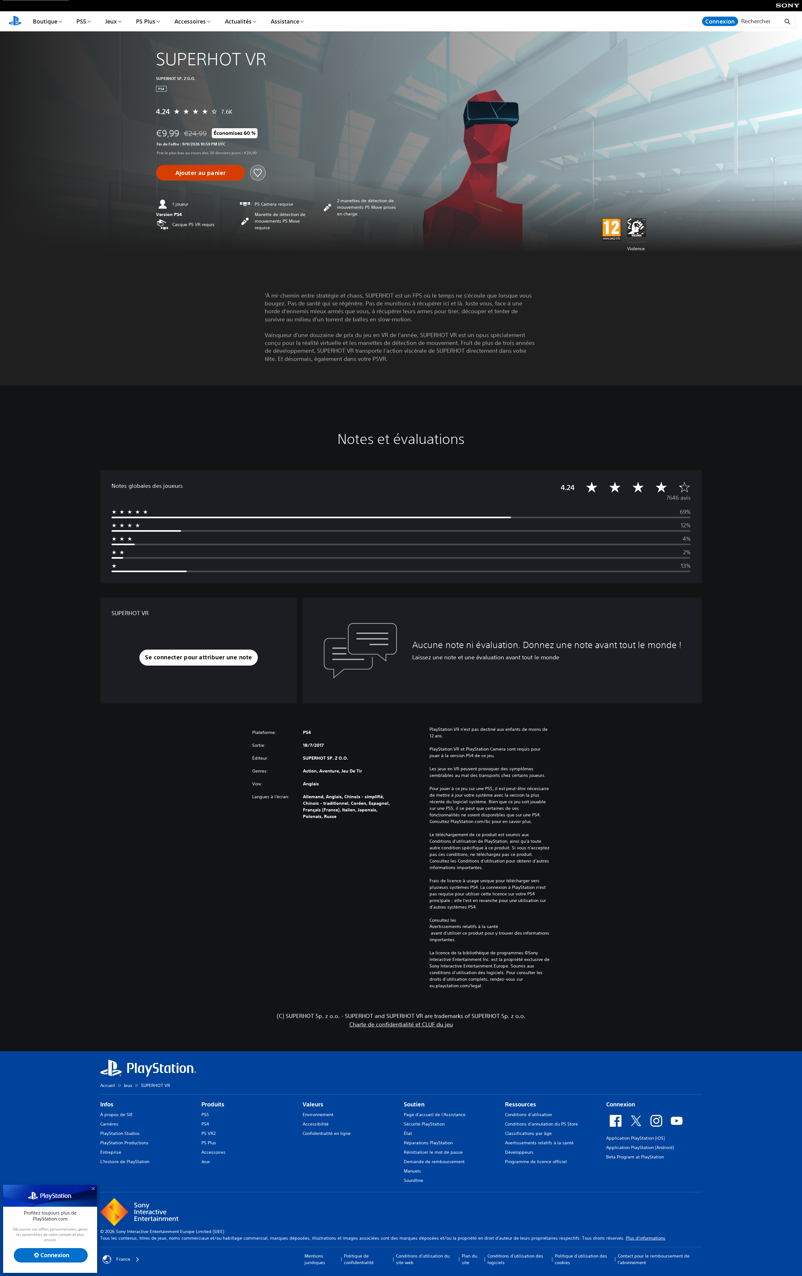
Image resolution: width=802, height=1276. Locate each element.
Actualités (238, 21)
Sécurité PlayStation (424, 1124)
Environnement (318, 1114)
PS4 (205, 1124)
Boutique (45, 21)
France (123, 1259)
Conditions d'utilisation (528, 1114)
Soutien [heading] (414, 1104)
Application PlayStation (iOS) (635, 1138)
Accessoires (190, 21)
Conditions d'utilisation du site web (423, 1259)
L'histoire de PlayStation (124, 1161)
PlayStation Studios (120, 1133)
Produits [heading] (212, 1104)
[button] (198, 657)
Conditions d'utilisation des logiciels (515, 1259)
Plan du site (469, 1259)
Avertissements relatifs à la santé (464, 926)
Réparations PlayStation (428, 1143)
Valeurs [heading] (313, 1104)
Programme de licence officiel (536, 1161)
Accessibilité (316, 1124)
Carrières (109, 1124)
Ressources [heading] (520, 1104)
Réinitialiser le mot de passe (433, 1152)
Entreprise (110, 1152)
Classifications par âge (528, 1133)
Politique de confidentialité (359, 1259)
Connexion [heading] (620, 1104)
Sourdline (413, 1180)
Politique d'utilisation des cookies (581, 1259)
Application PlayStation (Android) (640, 1147)
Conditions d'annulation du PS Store (541, 1124)
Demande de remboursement (434, 1161)
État (408, 1133)
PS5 (81, 21)
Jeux (111, 21)
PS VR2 (208, 1133)
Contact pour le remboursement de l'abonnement (654, 1259)
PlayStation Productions (124, 1143)
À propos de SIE (116, 1114)
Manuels (412, 1171)
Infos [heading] (106, 1104)
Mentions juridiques (315, 1259)
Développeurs (519, 1152)
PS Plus (145, 21)
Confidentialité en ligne (327, 1133)
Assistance (285, 21)
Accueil (107, 1085)
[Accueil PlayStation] (15, 21)
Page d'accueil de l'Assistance (435, 1114)
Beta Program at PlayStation (635, 1157)
